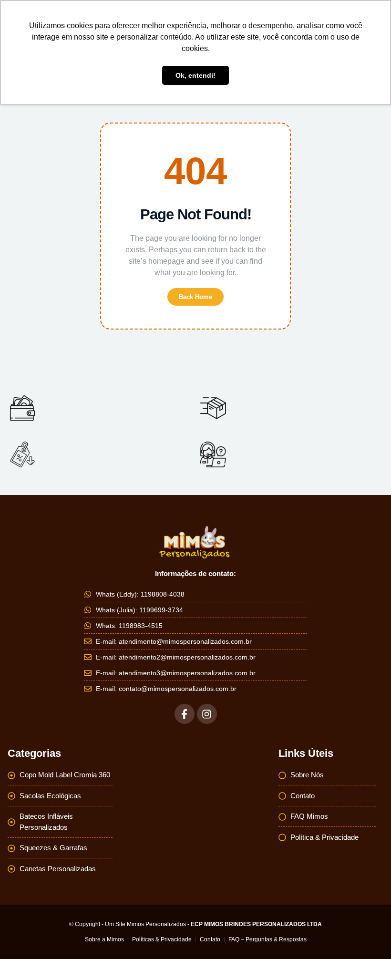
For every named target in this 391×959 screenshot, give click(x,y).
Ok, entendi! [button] (195, 75)
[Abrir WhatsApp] (367, 934)
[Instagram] (207, 714)
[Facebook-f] (185, 714)
